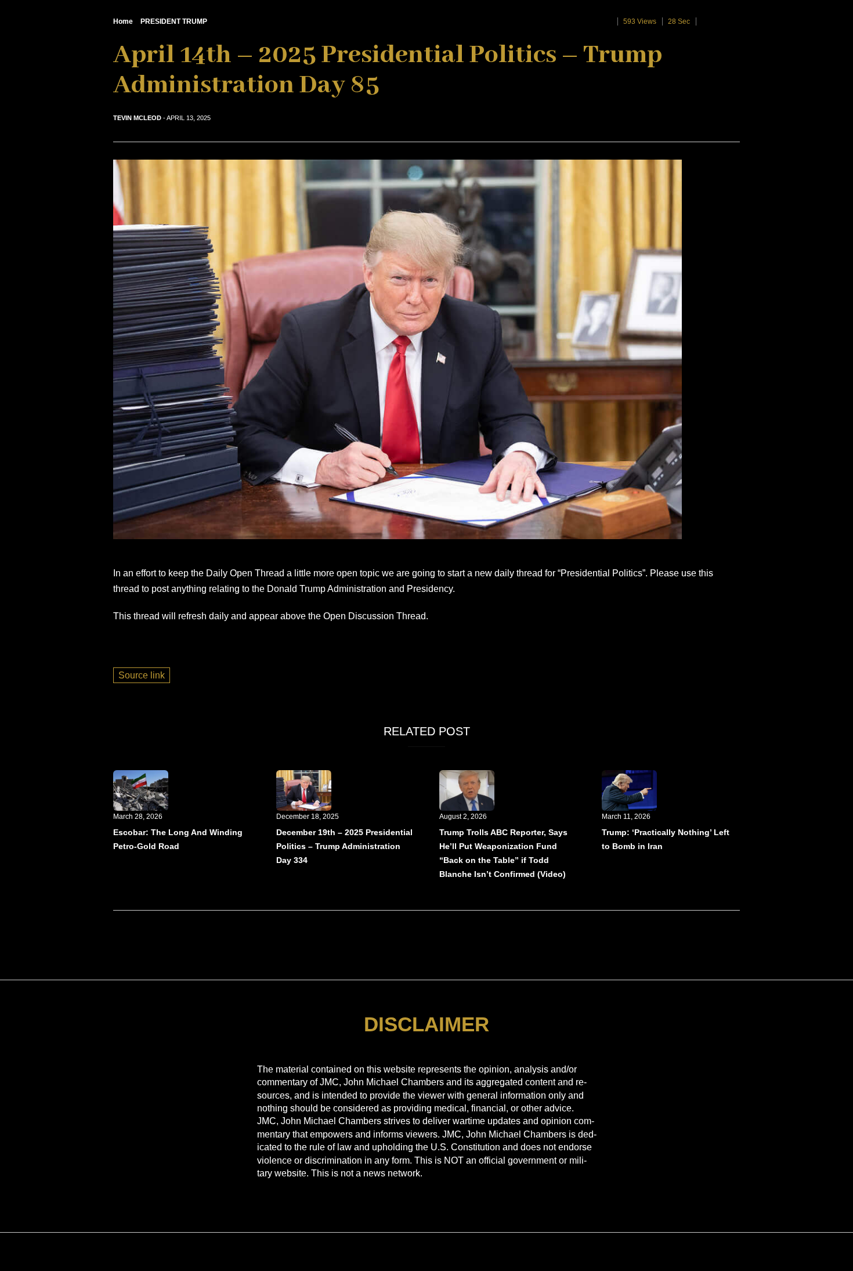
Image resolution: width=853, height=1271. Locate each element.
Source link (141, 675)
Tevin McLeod (137, 117)
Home (123, 21)
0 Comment (721, 21)
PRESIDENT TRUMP (173, 21)
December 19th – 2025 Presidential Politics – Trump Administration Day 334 (344, 846)
